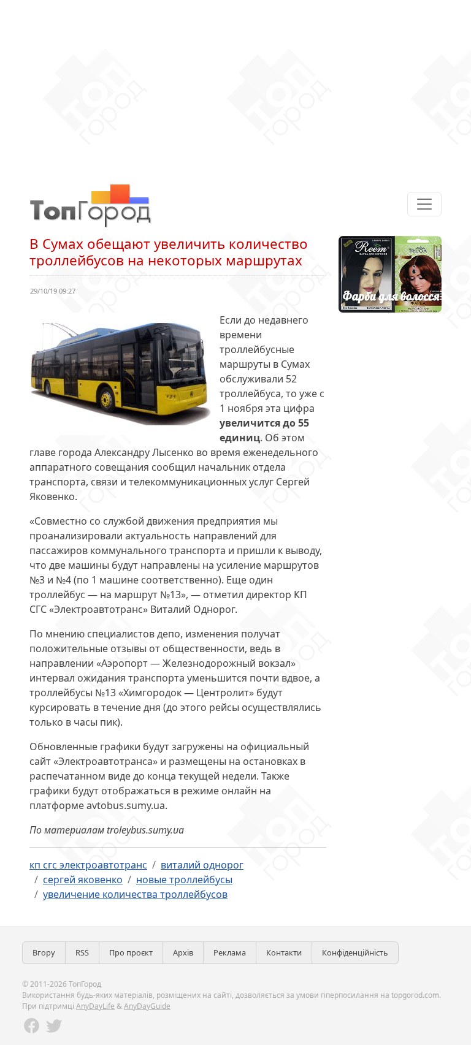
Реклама (229, 952)
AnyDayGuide (147, 1006)
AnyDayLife (95, 1006)
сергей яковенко (83, 879)
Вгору (44, 952)
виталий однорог (202, 865)
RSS (82, 952)
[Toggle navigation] (424, 204)
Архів (183, 952)
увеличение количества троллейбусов (135, 894)
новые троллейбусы (184, 879)
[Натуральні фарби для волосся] (390, 273)
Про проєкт (131, 952)
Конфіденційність (355, 952)
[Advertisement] (235, 86)
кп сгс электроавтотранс (88, 865)
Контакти (284, 952)
